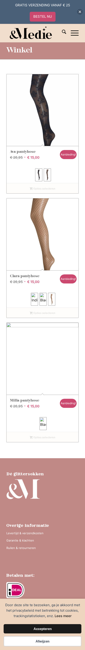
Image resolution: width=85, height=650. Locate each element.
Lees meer (63, 616)
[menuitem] (61, 33)
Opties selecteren (44, 188)
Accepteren (43, 629)
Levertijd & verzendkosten (25, 533)
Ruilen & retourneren (21, 548)
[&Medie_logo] (35, 33)
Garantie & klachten (20, 540)
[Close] (80, 12)
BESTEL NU (42, 16)
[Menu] (72, 33)
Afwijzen (42, 641)
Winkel (19, 50)
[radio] (38, 175)
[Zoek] (61, 33)
